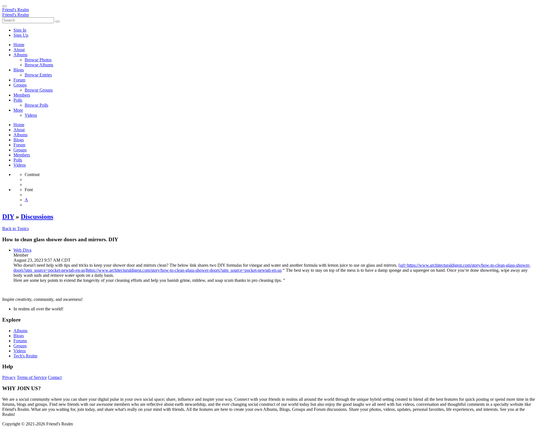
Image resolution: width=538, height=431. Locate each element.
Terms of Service (32, 377)
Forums (20, 340)
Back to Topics (15, 228)
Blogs (18, 335)
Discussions (37, 216)
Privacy (9, 377)
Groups (20, 345)
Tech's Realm (25, 355)
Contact (55, 377)
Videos (19, 350)
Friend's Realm (15, 9)
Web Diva (22, 250)
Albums (20, 330)
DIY (8, 216)
